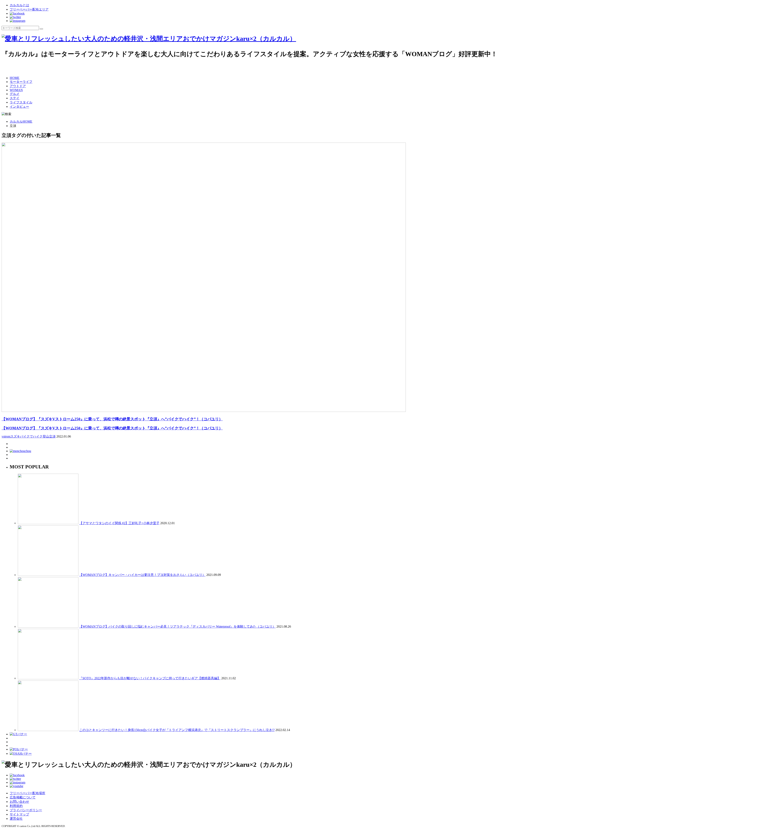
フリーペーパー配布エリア (29, 9)
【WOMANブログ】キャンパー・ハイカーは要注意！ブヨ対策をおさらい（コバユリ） (142, 574)
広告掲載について (23, 797)
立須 (52, 436)
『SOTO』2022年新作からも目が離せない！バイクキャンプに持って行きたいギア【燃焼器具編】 (149, 678)
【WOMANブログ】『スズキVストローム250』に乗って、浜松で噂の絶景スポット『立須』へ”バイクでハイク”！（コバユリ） (112, 428)
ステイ (14, 98)
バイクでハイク (31, 436)
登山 (46, 436)
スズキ (15, 436)
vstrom (6, 436)
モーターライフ (21, 81)
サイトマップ (19, 814)
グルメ (14, 94)
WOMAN (16, 90)
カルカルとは (19, 5)
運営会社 (16, 818)
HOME (14, 78)
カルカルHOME (21, 121)
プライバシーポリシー (26, 810)
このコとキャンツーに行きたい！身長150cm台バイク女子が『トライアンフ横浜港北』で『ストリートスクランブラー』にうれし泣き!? (177, 730)
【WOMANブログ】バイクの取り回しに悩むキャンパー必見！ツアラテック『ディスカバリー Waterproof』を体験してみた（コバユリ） (177, 626)
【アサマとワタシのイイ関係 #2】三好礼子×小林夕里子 (119, 523)
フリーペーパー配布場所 (27, 793)
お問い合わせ (19, 801)
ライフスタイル (21, 102)
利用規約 (16, 806)
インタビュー (19, 106)
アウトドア (18, 86)
